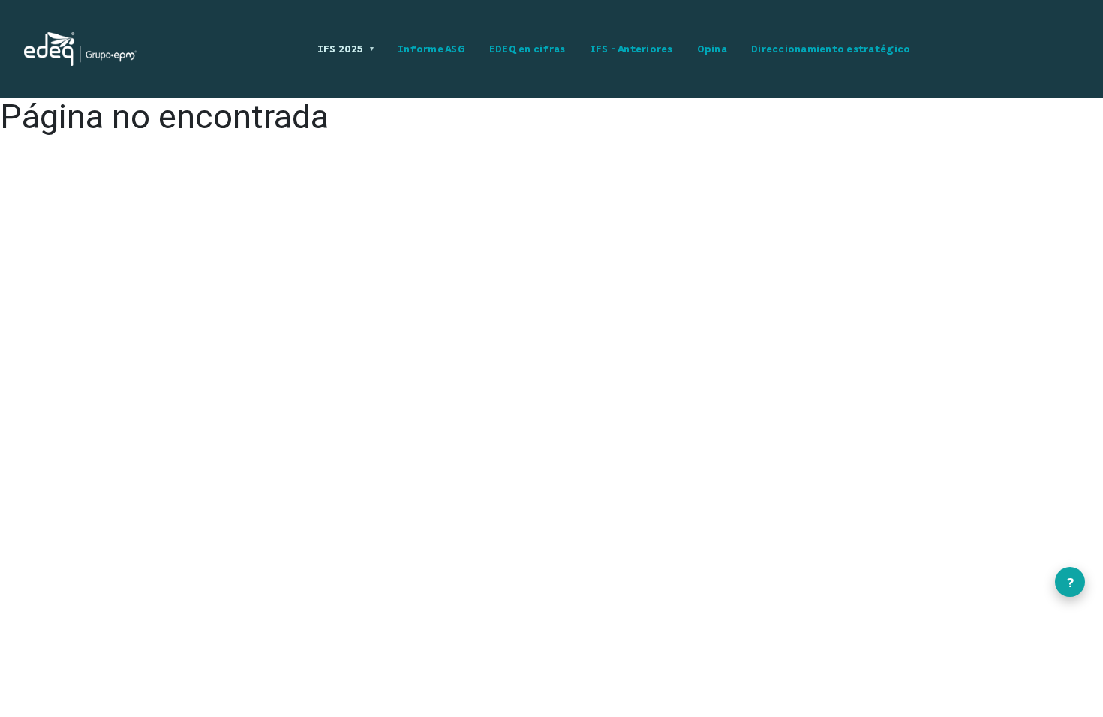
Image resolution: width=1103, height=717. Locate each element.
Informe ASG (431, 49)
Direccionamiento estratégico (830, 49)
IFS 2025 (345, 49)
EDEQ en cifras (527, 49)
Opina (712, 49)
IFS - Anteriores (631, 49)
